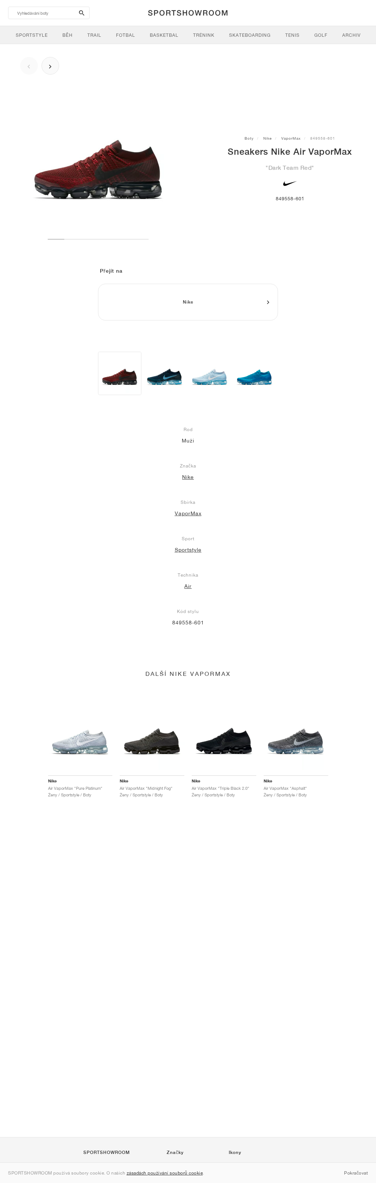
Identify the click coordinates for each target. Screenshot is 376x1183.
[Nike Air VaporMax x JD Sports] (164, 373)
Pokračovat (356, 1173)
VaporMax (291, 138)
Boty (249, 138)
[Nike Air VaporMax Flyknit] (254, 373)
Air (188, 586)
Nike (267, 138)
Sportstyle (188, 550)
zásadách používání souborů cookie (165, 1173)
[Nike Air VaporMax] (119, 373)
